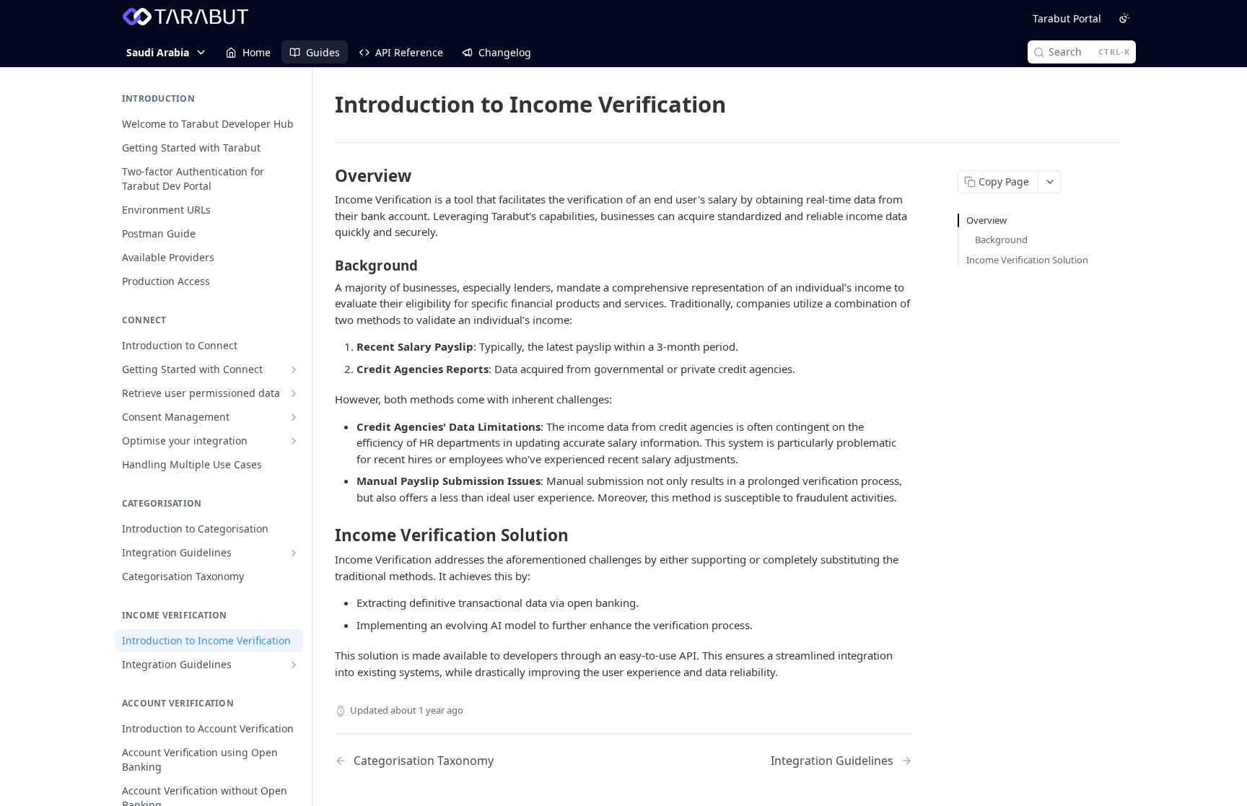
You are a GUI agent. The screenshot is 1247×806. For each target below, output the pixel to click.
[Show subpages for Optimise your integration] (293, 441)
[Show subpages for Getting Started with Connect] (293, 369)
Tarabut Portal (1067, 18)
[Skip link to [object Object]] (325, 176)
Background (1001, 239)
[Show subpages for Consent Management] (293, 417)
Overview (986, 220)
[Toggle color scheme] (1124, 18)
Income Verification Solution (1027, 259)
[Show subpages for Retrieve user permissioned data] (293, 393)
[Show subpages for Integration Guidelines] (293, 552)
